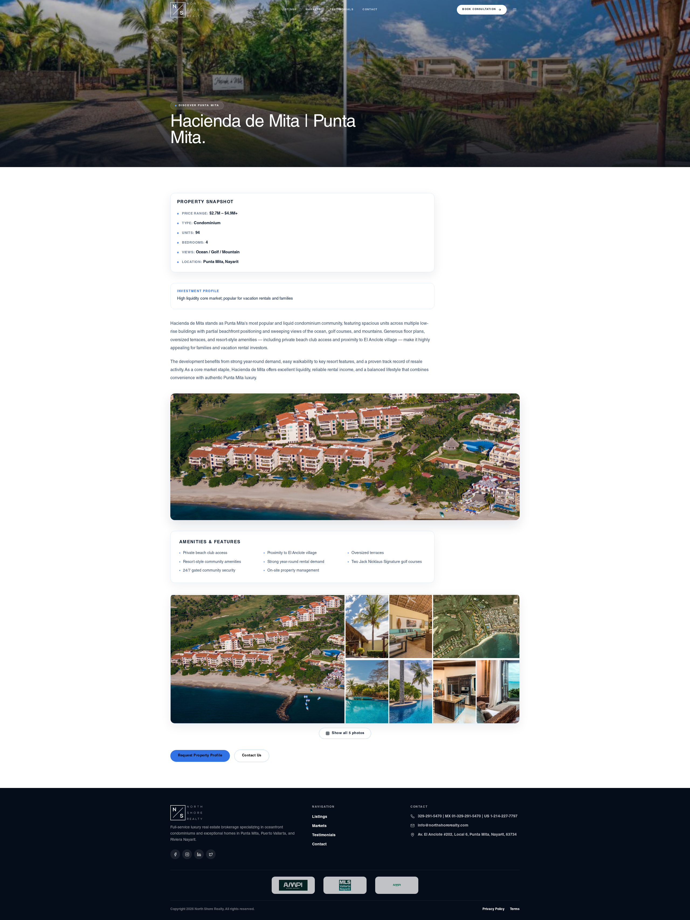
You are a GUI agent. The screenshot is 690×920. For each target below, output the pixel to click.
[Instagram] (187, 854)
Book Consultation (479, 9)
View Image (501, 510)
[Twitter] (211, 854)
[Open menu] (515, 10)
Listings (289, 9)
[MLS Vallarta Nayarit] (345, 885)
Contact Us (251, 756)
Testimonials (341, 9)
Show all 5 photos (348, 733)
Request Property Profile (200, 756)
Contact (370, 9)
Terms (515, 909)
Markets (313, 9)
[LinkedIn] (199, 854)
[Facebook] (175, 854)
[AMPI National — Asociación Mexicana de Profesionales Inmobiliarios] (396, 885)
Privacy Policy (493, 909)
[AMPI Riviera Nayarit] (293, 885)
